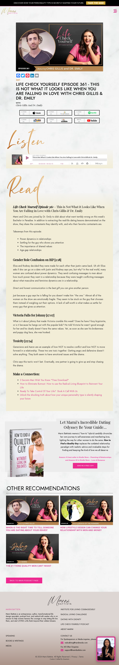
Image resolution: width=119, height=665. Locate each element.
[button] (115, 11)
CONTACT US (66, 636)
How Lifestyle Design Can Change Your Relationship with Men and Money (83, 529)
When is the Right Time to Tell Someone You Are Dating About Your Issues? (30, 529)
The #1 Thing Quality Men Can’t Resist (28, 565)
